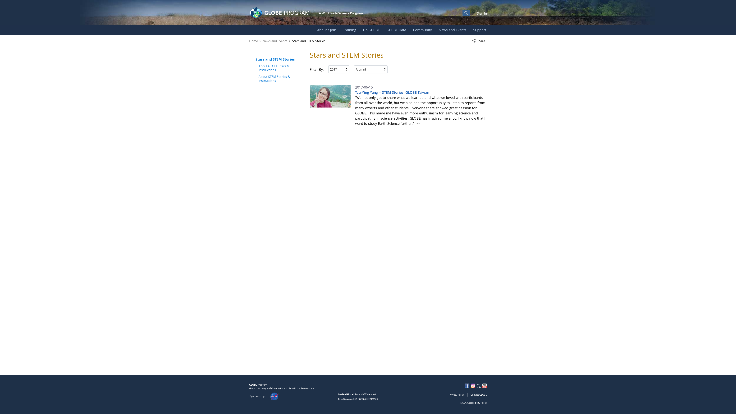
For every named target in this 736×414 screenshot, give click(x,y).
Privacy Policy (456, 394)
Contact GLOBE (479, 394)
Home (253, 41)
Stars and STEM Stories (275, 59)
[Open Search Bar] (466, 13)
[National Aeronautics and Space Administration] (274, 396)
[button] (479, 41)
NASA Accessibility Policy (473, 402)
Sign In (482, 13)
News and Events (275, 41)
